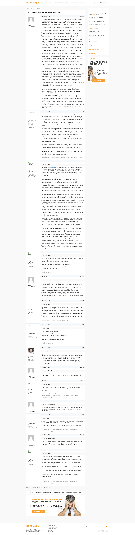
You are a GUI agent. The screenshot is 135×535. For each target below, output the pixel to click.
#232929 (82, 434)
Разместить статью (52, 527)
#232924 (82, 347)
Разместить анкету (52, 525)
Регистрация (104, 2)
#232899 (82, 111)
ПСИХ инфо (32, 3)
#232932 (82, 450)
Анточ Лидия (31, 356)
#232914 (82, 300)
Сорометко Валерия (33, 170)
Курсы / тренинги (59, 3)
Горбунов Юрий (32, 120)
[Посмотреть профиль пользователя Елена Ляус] (33, 304)
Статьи (50, 3)
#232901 (82, 161)
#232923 (82, 324)
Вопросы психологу (80, 3)
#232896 (82, 16)
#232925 (82, 367)
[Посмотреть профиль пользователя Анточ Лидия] (33, 351)
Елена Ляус (31, 309)
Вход (99, 2)
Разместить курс (52, 528)
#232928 (82, 414)
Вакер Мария (31, 261)
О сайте (50, 530)
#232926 (82, 380)
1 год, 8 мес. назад (76, 492)
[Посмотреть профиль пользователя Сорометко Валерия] (33, 164)
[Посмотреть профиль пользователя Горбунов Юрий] (33, 115)
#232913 (82, 276)
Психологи (44, 3)
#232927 (82, 401)
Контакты (50, 531)
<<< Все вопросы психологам (34, 8)
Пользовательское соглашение (32, 531)
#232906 (82, 252)
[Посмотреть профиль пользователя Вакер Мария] (33, 255)
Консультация (69, 3)
